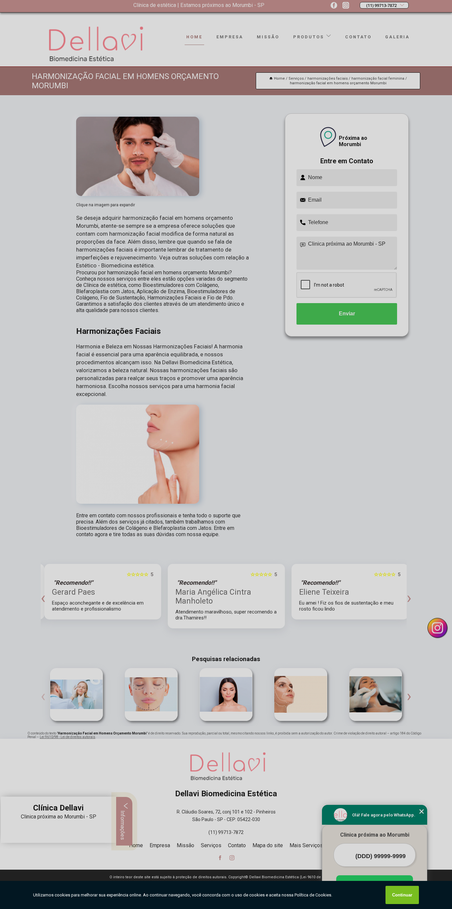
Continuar (402, 894)
